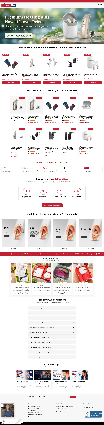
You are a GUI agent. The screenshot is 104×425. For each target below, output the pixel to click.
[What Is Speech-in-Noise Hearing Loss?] (52, 379)
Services (69, 5)
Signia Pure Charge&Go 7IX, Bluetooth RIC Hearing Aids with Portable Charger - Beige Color (30, 73)
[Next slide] (101, 25)
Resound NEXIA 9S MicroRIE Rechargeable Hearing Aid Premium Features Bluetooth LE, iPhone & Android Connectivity (17, 148)
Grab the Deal (11, 81)
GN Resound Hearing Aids (35, 414)
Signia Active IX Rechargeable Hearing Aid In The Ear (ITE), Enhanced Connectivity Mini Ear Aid (86, 116)
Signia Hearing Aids (33, 412)
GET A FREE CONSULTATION (52, 204)
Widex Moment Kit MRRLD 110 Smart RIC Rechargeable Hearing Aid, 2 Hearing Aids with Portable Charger (52, 148)
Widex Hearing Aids (33, 409)
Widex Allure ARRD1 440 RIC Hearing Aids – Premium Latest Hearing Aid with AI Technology (72, 73)
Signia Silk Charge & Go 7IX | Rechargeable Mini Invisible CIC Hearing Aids (9, 73)
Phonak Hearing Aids (34, 405)
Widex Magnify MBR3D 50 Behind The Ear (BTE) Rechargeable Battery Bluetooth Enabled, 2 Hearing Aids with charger (68, 148)
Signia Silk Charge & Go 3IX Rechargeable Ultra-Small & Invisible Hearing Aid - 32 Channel (69, 116)
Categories (48, 5)
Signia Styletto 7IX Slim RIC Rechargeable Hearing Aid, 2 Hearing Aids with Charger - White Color (52, 73)
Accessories (63, 5)
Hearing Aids (39, 5)
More (55, 5)
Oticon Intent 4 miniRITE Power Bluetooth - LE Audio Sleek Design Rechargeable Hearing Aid (34, 116)
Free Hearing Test (77, 5)
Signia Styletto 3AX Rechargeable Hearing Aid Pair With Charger (92, 73)
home (32, 5)
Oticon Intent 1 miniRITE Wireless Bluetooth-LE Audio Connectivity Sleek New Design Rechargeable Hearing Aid (17, 117)
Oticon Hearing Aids (33, 407)
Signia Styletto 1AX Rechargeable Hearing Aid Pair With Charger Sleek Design (86, 147)
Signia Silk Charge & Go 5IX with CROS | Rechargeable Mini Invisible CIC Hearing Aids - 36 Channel (51, 116)
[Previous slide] (3, 25)
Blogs (29, 416)
